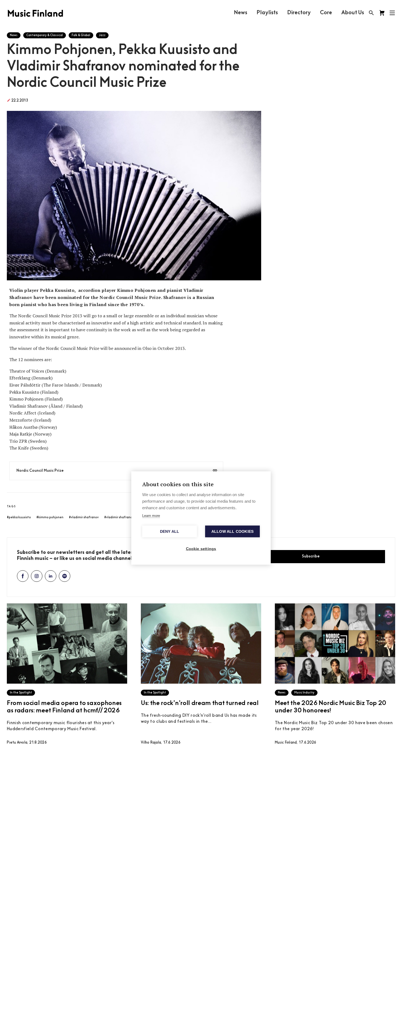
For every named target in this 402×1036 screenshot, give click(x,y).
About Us (352, 13)
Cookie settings (201, 549)
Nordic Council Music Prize (40, 471)
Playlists (267, 13)
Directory (299, 13)
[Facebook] (22, 576)
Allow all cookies (232, 531)
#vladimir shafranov (84, 517)
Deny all (169, 531)
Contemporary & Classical (44, 35)
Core (326, 13)
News (240, 13)
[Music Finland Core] (382, 13)
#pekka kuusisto (19, 517)
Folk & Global (81, 35)
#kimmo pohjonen (49, 517)
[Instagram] (36, 576)
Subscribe (311, 556)
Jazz (102, 35)
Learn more (151, 516)
